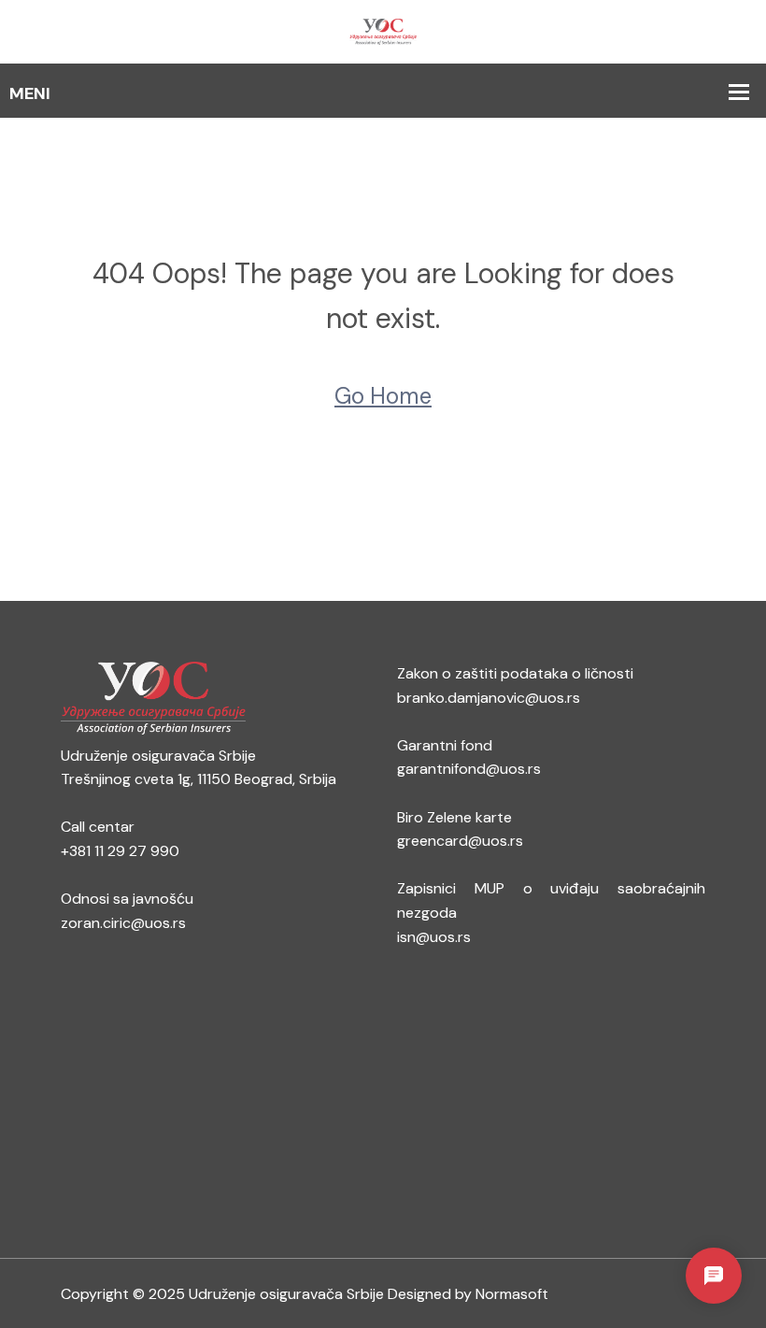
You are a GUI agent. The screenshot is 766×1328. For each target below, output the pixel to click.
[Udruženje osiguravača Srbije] (382, 30)
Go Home (383, 395)
